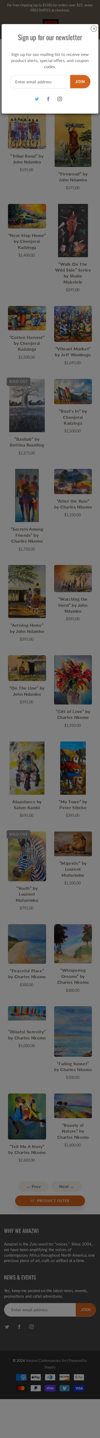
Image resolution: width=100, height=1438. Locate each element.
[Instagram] (59, 99)
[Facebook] (48, 99)
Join (80, 81)
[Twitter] (36, 99)
